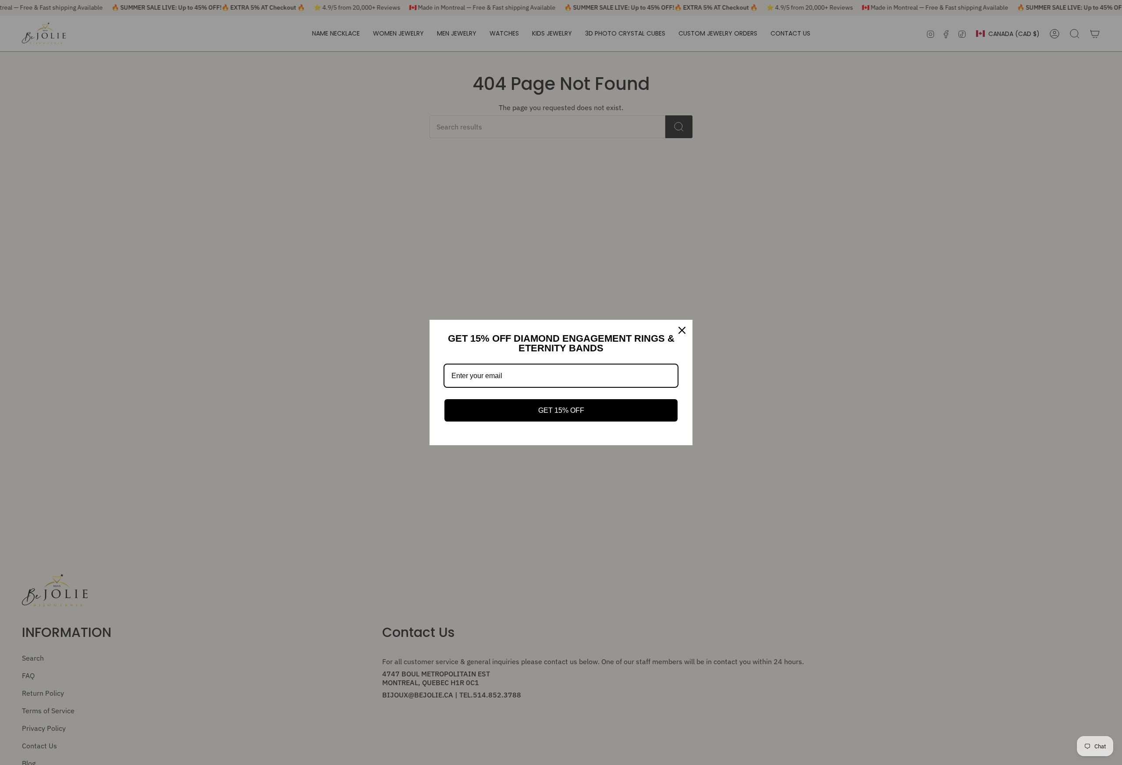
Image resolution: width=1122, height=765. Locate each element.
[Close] (681, 330)
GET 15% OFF (561, 410)
